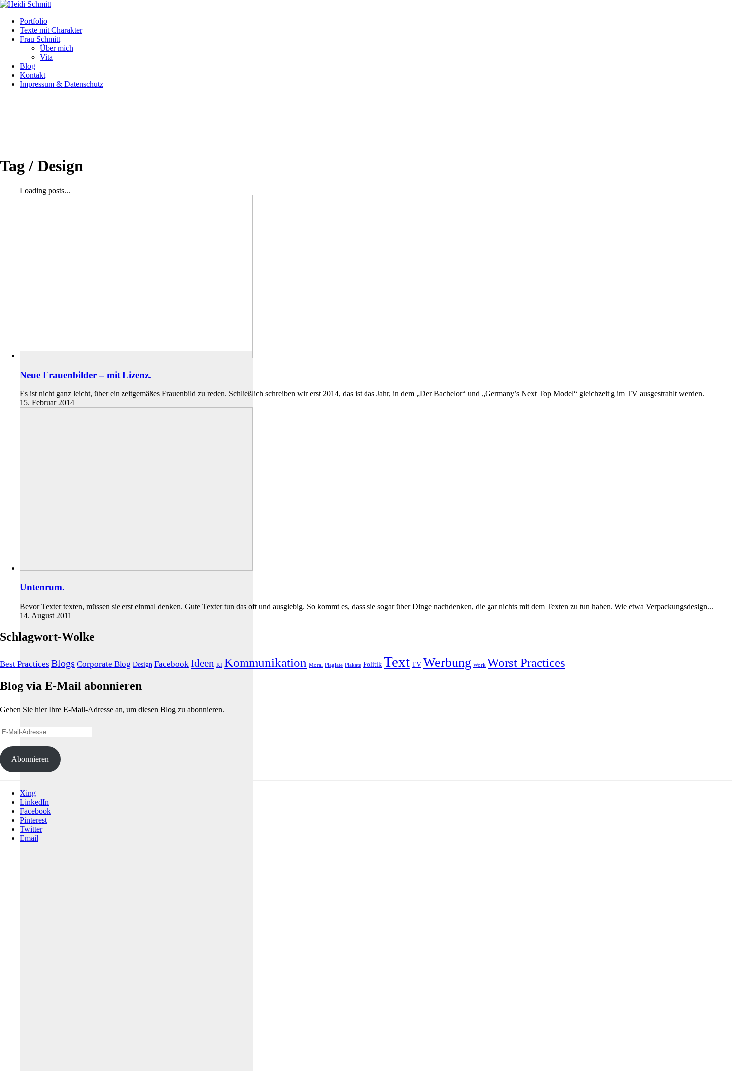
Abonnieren (30, 759)
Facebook (171, 664)
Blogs (63, 663)
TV (416, 664)
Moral (316, 665)
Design (142, 664)
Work (479, 665)
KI (219, 665)
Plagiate (334, 665)
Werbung (447, 662)
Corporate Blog (104, 664)
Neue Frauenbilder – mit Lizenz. (85, 375)
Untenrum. (42, 587)
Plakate (353, 665)
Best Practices (24, 664)
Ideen (202, 663)
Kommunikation (265, 662)
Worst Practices (526, 662)
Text (397, 662)
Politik (372, 664)
